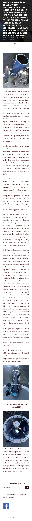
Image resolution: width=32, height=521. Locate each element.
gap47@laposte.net (8, 497)
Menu (17, 44)
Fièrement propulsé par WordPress (12, 517)
